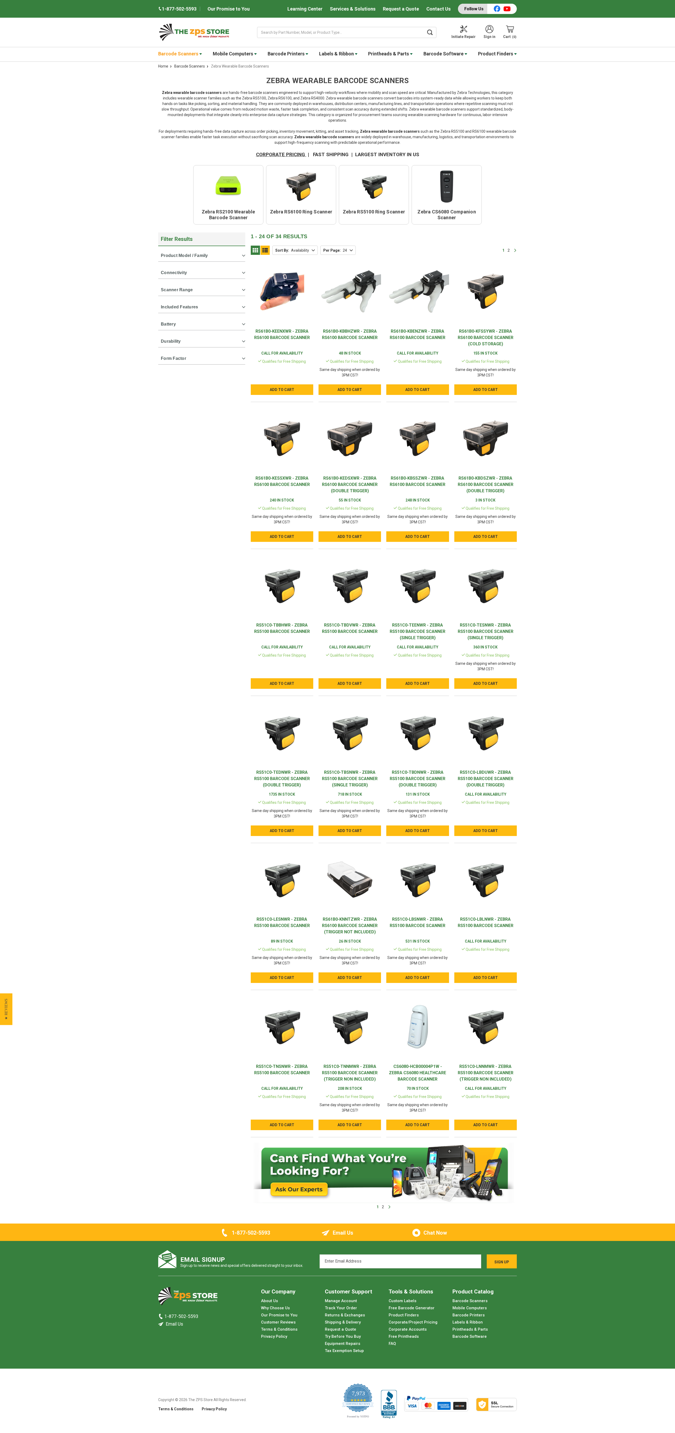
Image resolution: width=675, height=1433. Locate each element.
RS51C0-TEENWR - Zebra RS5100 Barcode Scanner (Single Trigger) (417, 631)
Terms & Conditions (279, 1329)
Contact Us (438, 9)
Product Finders (496, 53)
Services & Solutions (352, 9)
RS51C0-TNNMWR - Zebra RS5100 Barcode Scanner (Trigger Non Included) (350, 1073)
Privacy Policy (274, 1336)
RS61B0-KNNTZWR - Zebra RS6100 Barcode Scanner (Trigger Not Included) (350, 925)
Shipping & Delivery (343, 1322)
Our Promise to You (229, 9)
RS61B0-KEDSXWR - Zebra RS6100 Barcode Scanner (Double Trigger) (350, 484)
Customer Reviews (278, 1322)
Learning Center (304, 9)
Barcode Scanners (178, 53)
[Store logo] (188, 1298)
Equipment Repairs (342, 1343)
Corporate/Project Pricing (413, 1322)
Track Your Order (341, 1308)
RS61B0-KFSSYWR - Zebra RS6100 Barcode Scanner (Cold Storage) (485, 337)
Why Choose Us (275, 1308)
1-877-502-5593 (251, 1233)
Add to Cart (282, 390)
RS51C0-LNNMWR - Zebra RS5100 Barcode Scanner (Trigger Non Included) (485, 1073)
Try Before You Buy (343, 1336)
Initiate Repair (463, 37)
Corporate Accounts (408, 1329)
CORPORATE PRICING (281, 154)
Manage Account (341, 1300)
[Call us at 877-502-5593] (161, 1316)
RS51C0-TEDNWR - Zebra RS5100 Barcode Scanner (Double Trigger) (282, 778)
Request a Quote (401, 9)
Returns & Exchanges (345, 1315)
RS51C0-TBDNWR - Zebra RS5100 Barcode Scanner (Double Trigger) (417, 778)
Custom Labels (402, 1300)
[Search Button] (430, 32)
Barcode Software (444, 53)
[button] (6, 1009)
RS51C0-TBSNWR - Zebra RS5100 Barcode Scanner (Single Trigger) (350, 778)
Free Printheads (404, 1336)
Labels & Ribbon (337, 53)
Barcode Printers (287, 53)
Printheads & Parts (389, 53)
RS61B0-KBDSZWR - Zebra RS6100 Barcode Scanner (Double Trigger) (485, 484)
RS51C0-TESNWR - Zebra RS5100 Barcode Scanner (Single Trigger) (485, 631)
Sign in (489, 37)
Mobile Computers (233, 53)
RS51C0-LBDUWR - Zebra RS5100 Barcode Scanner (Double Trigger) (485, 778)
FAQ (392, 1343)
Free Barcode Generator (412, 1308)
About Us (269, 1300)
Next (515, 250)
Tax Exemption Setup (344, 1350)
